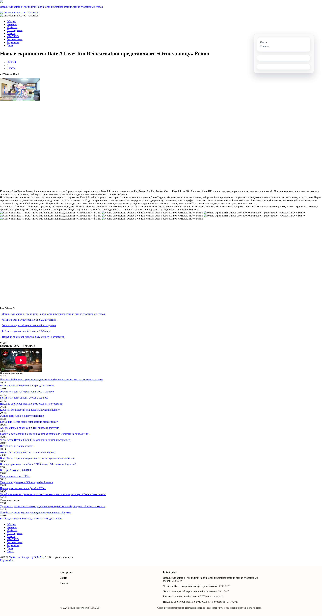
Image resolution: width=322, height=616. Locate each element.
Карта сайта (7, 560)
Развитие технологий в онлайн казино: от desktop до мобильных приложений (44, 433)
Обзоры (11, 21)
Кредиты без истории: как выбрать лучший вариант (30, 409)
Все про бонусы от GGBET (15, 470)
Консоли (12, 24)
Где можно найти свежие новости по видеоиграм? (29, 421)
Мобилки (12, 27)
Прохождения (14, 30)
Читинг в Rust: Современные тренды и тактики (29, 319)
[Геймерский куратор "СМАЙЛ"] (19, 12)
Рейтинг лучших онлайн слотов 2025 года (26, 331)
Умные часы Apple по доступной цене (22, 415)
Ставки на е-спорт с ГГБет (15, 476)
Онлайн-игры (14, 39)
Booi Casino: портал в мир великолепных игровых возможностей (37, 458)
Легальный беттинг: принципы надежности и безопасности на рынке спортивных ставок (51, 6)
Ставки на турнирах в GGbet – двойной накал (26, 482)
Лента (10, 551)
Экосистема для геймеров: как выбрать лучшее (29, 325)
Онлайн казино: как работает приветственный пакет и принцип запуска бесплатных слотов (53, 494)
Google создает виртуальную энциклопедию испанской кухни (35, 512)
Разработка (13, 42)
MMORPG (13, 36)
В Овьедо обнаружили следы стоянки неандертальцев (31, 518)
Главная (11, 61)
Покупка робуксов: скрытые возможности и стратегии (33, 336)
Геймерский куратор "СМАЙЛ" (28, 557)
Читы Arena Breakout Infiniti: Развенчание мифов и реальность (35, 439)
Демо (10, 45)
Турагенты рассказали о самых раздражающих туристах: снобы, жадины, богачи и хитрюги (52, 506)
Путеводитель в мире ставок (16, 446)
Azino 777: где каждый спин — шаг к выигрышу (28, 452)
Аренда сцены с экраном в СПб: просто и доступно (29, 427)
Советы (11, 33)
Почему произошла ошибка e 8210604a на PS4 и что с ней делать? (38, 464)
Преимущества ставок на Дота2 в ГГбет (23, 488)
